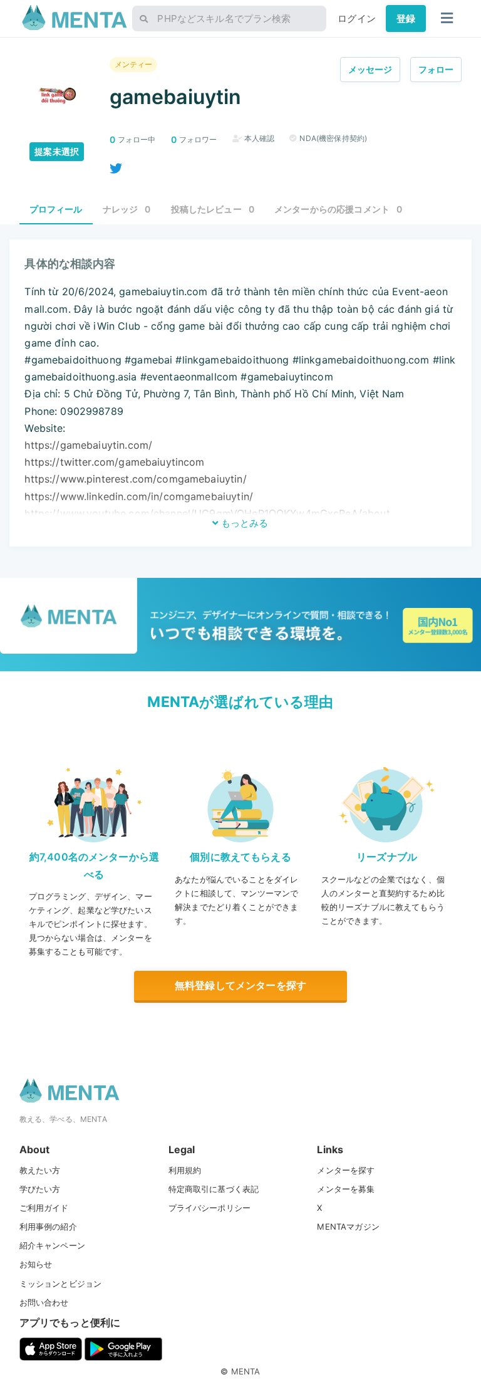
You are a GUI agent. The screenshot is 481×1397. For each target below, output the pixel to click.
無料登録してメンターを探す (240, 985)
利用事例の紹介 (48, 1227)
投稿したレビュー (213, 209)
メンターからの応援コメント (338, 209)
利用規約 (185, 1170)
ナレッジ (127, 209)
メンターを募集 (346, 1189)
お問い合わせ (44, 1302)
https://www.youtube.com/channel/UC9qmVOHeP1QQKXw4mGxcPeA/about (207, 513)
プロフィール (56, 209)
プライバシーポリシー (209, 1208)
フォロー (436, 69)
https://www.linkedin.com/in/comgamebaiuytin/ (138, 496)
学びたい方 (40, 1189)
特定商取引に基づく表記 (213, 1189)
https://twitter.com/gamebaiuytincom (114, 462)
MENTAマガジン (348, 1227)
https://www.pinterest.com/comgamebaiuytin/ (135, 479)
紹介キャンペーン (52, 1245)
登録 (405, 18)
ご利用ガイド (44, 1208)
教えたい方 (40, 1170)
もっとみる (243, 523)
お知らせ (36, 1264)
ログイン (357, 18)
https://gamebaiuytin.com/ (88, 445)
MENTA (246, 1371)
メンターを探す (346, 1170)
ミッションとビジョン (60, 1284)
